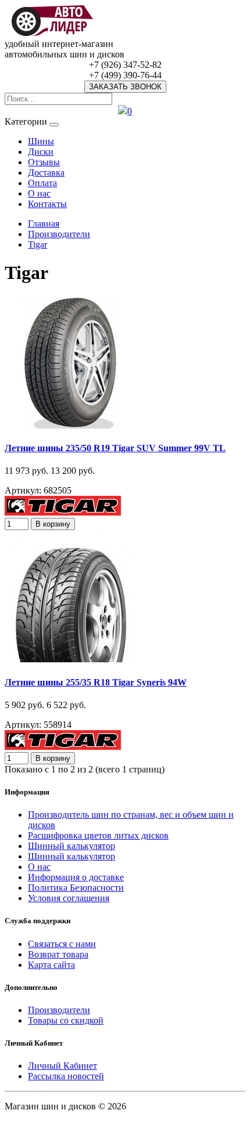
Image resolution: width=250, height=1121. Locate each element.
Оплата (42, 183)
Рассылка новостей (66, 1076)
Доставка (46, 172)
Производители (59, 234)
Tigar (37, 244)
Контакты (47, 204)
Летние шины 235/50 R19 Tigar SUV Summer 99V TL (115, 448)
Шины (41, 141)
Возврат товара (58, 954)
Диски (40, 152)
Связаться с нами (62, 944)
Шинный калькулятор (71, 846)
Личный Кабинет (62, 1066)
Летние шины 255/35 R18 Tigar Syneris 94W (96, 682)
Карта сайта (51, 965)
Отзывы (44, 162)
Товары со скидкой (65, 1020)
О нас (39, 193)
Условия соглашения (68, 898)
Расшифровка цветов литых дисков (98, 835)
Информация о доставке (76, 877)
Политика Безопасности (76, 888)
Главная (43, 223)
